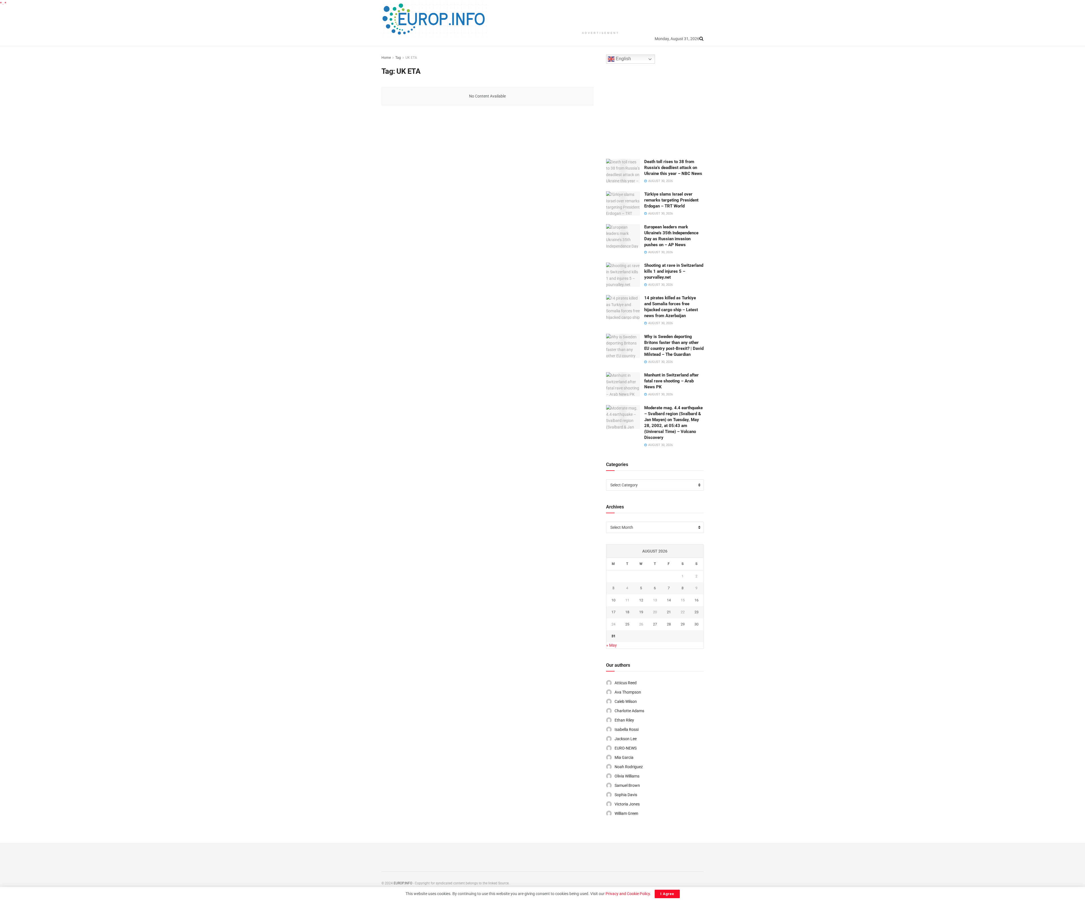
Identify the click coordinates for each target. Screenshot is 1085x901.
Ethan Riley (624, 720)
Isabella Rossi (627, 729)
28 (669, 624)
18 (627, 612)
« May (611, 645)
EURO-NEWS (626, 748)
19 (641, 612)
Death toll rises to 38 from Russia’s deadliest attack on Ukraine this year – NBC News (673, 167)
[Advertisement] (601, 14)
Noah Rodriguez (629, 766)
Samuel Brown (627, 785)
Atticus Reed (626, 683)
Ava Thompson (628, 692)
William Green (626, 813)
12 (641, 600)
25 (627, 624)
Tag (398, 58)
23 (696, 612)
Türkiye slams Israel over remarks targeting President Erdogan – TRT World (671, 200)
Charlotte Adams (629, 711)
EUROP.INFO (403, 883)
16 (696, 600)
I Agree (667, 894)
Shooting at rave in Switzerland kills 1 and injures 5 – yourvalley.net (673, 271)
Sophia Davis (626, 794)
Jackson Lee (626, 739)
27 (655, 624)
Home (386, 58)
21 (669, 612)
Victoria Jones (627, 804)
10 (613, 600)
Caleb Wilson (626, 701)
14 (669, 600)
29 (683, 624)
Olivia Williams (627, 776)
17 (613, 612)
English (623, 59)
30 (696, 624)
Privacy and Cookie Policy (628, 893)
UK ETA (411, 58)
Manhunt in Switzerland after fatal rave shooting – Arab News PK (671, 380)
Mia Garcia (624, 757)
